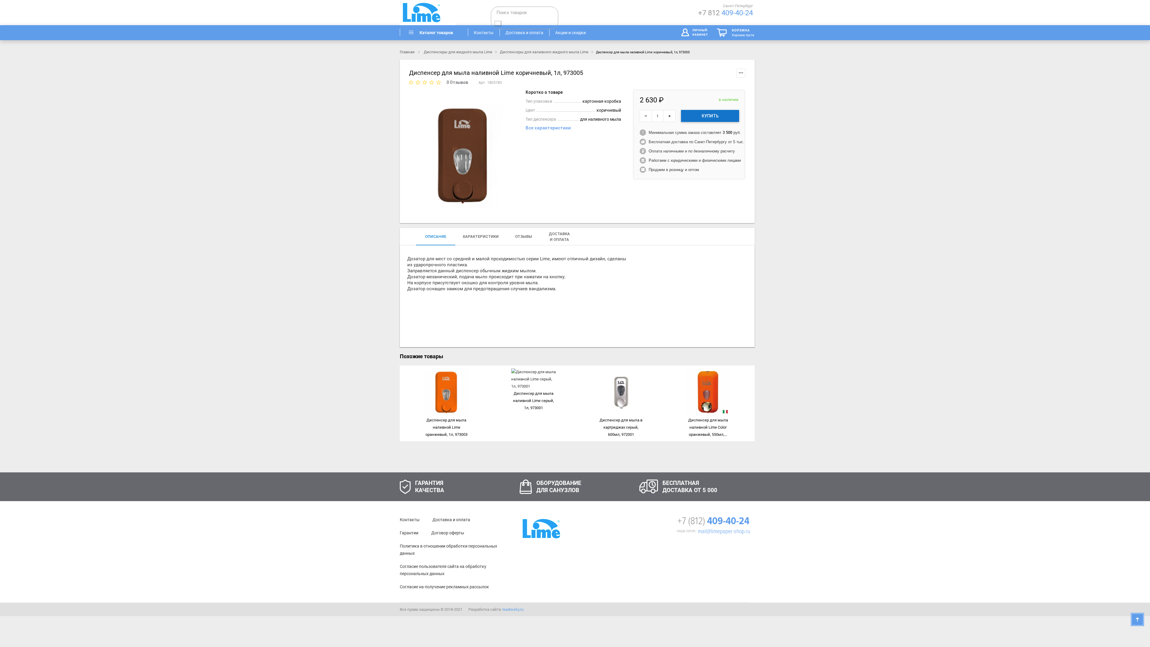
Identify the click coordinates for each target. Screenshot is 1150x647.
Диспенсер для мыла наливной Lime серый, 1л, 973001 (533, 400)
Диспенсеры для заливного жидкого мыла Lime (544, 52)
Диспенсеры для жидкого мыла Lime (458, 52)
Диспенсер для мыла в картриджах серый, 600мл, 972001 (621, 427)
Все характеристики (548, 128)
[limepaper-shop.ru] (434, 12)
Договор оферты (447, 532)
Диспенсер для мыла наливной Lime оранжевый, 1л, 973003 (446, 427)
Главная (407, 52)
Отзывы (523, 236)
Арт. (482, 83)
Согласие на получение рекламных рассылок (444, 586)
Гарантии (409, 532)
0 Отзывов (457, 82)
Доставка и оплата (451, 519)
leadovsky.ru (513, 609)
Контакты (410, 519)
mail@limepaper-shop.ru (724, 531)
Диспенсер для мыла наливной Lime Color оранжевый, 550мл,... (708, 427)
